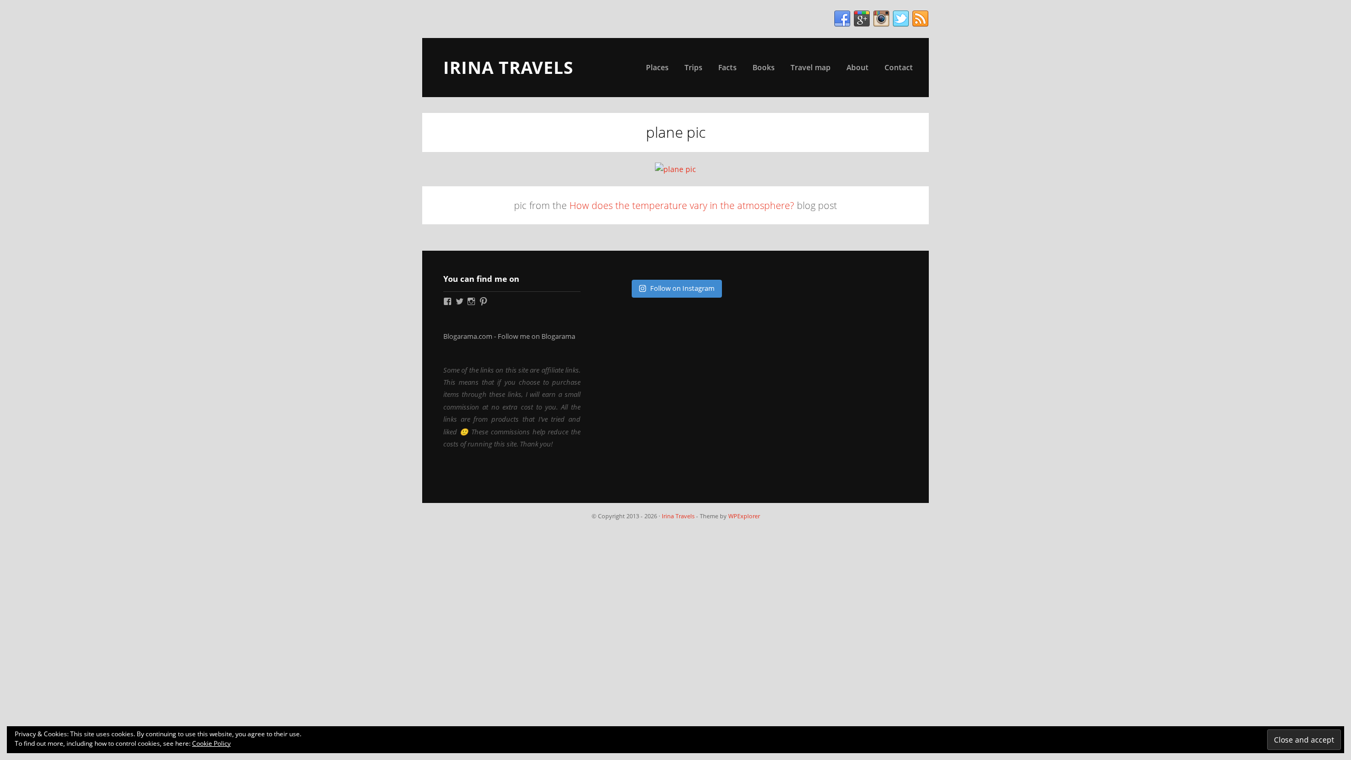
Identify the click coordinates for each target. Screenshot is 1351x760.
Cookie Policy (211, 743)
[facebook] (842, 19)
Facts (727, 67)
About (857, 67)
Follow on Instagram (682, 288)
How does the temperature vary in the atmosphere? (681, 205)
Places (657, 67)
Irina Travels (508, 67)
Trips (693, 67)
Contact (898, 67)
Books (764, 67)
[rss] (920, 19)
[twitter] (900, 19)
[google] (861, 19)
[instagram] (881, 19)
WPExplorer (744, 516)
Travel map (811, 67)
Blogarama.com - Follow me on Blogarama (509, 336)
